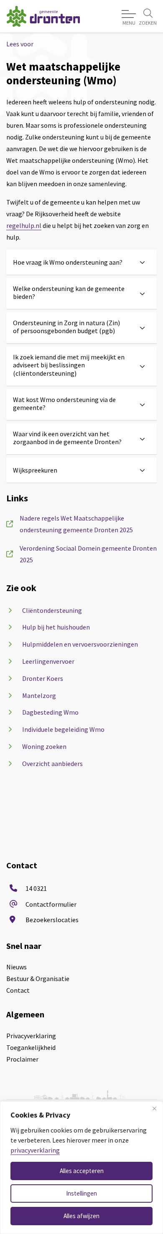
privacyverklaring (35, 1150)
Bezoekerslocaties (52, 919)
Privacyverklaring (31, 1036)
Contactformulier (50, 904)
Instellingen (81, 1193)
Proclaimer (22, 1059)
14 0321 (36, 888)
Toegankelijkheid (31, 1047)
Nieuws (16, 967)
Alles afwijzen (81, 1216)
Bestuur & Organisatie (37, 978)
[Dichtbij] (154, 1108)
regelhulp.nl (23, 225)
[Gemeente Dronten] (43, 16)
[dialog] (81, 1167)
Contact (18, 990)
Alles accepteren (82, 1171)
